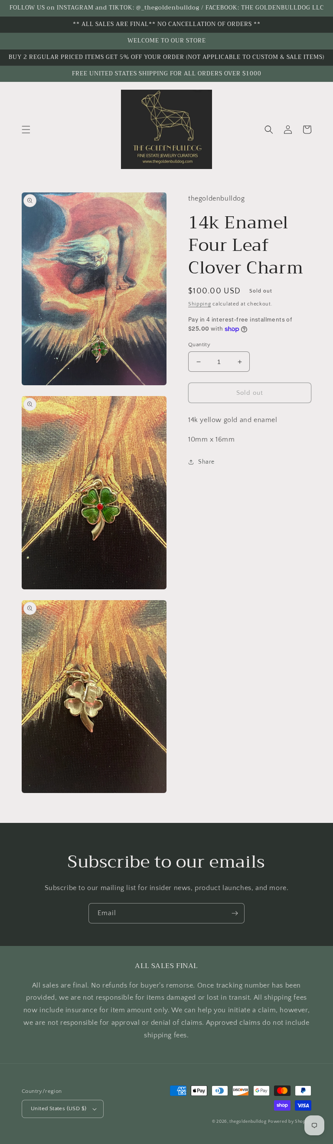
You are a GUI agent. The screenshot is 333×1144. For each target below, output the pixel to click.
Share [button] (206, 461)
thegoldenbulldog (247, 1121)
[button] (26, 129)
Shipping (199, 304)
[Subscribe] (234, 913)
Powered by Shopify (289, 1121)
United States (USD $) (58, 1108)
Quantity (199, 344)
